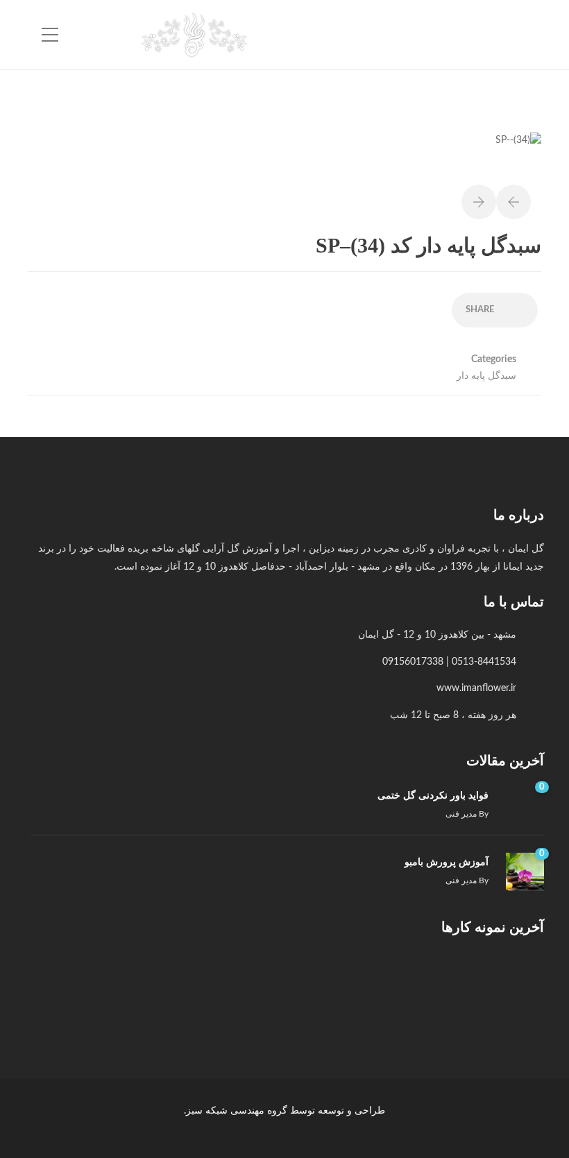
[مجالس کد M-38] (236, 982)
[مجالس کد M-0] (514, 982)
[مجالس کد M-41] (445, 982)
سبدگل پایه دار (486, 376)
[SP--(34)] (518, 148)
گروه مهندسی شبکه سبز (236, 1111)
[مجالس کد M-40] (375, 982)
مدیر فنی (461, 814)
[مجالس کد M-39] (306, 982)
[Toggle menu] (50, 35)
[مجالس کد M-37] (167, 982)
